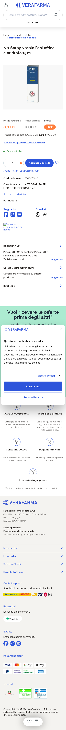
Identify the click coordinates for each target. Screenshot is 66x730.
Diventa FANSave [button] (13, 572)
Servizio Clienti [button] (12, 564)
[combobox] (30, 15)
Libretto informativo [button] (19, 188)
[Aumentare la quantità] (21, 162)
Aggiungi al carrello (39, 162)
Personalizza (31, 397)
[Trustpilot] (12, 619)
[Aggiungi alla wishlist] (57, 162)
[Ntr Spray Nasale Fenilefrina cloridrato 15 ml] (33, 84)
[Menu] (60, 5)
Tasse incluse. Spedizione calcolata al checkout (24, 143)
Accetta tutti (33, 386)
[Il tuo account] (6, 5)
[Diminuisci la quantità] (21, 163)
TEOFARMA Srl (37, 184)
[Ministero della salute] (9, 693)
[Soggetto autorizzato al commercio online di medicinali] (12, 226)
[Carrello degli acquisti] (36, 722)
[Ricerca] (57, 15)
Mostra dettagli (47, 375)
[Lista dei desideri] (29, 722)
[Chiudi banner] (61, 329)
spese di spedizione (40, 712)
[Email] (19, 215)
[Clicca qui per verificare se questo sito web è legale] (25, 693)
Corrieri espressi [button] (12, 583)
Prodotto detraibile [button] (14, 194)
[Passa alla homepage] (33, 5)
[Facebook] (5, 215)
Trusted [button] (8, 684)
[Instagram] (12, 215)
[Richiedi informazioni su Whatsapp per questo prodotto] (38, 215)
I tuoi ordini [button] (9, 556)
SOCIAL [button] (7, 631)
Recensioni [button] (9, 606)
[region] (33, 87)
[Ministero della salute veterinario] (40, 693)
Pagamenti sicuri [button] (13, 656)
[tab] (33, 253)
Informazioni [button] (10, 548)
